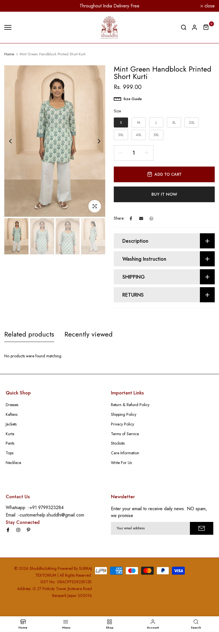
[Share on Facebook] (131, 218)
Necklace (13, 462)
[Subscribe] (201, 528)
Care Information (125, 453)
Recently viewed (88, 334)
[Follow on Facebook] (8, 530)
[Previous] (15, 141)
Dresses (12, 405)
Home (9, 54)
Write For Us (121, 462)
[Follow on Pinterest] (28, 530)
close (13, 6)
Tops (9, 453)
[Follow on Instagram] (18, 530)
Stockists (118, 443)
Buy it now (164, 194)
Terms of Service (125, 434)
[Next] (94, 141)
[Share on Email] (141, 218)
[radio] (121, 123)
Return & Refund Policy (130, 405)
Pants (10, 443)
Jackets (11, 424)
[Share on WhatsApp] (151, 218)
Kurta (10, 434)
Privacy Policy (122, 424)
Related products (29, 334)
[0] (206, 27)
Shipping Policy (123, 414)
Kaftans (11, 414)
